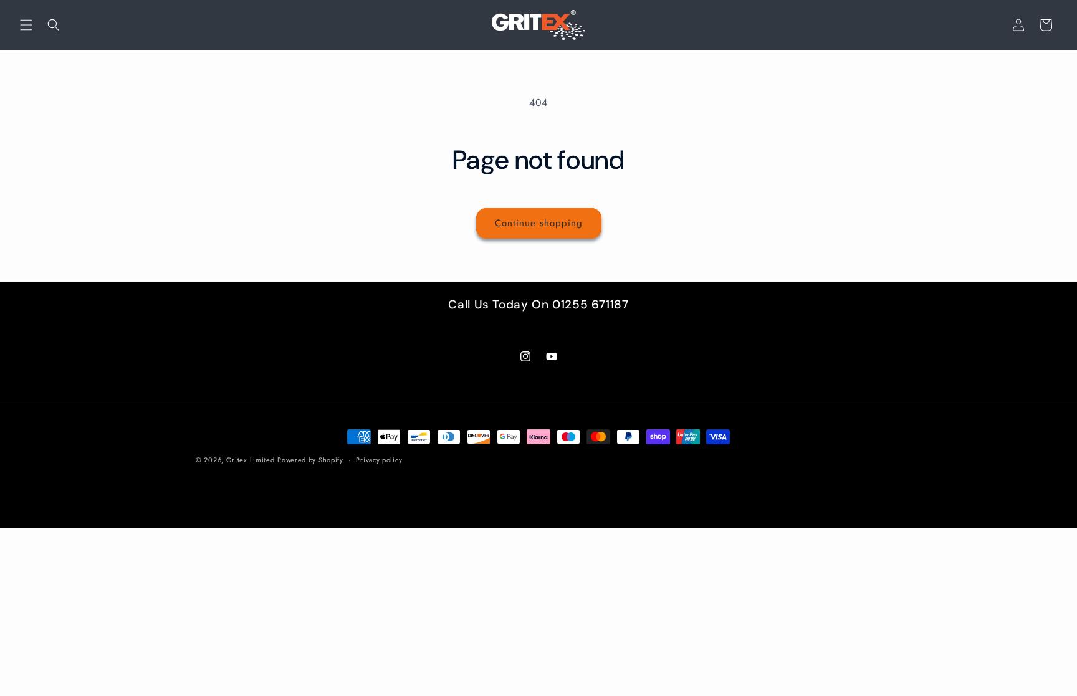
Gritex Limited (250, 460)
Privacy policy (379, 460)
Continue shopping (539, 223)
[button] (26, 25)
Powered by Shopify (310, 460)
